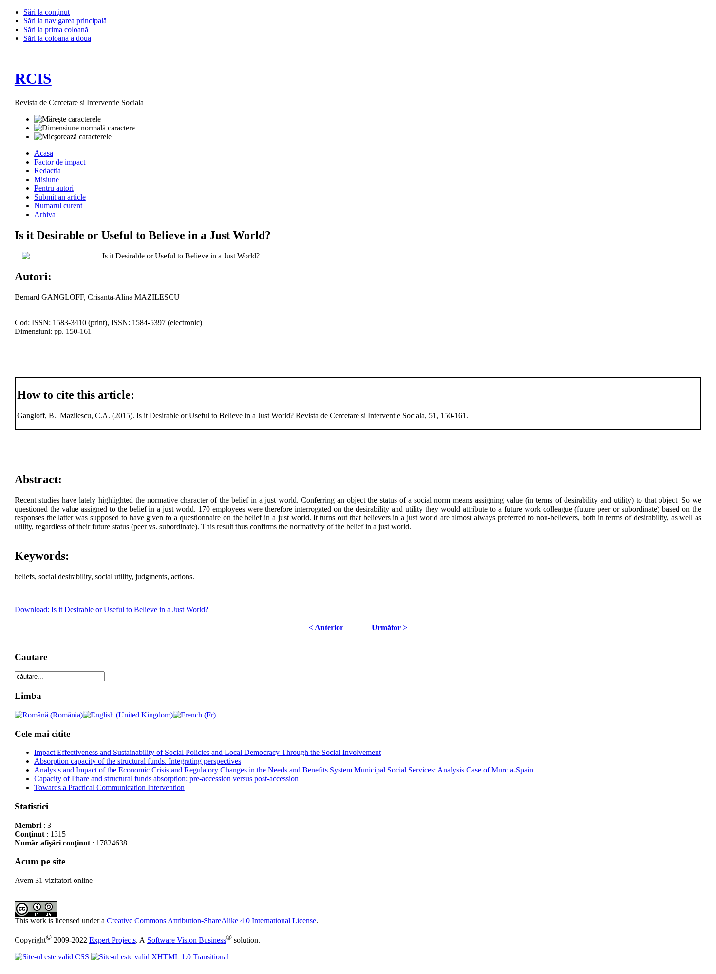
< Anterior (326, 628)
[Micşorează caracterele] (73, 136)
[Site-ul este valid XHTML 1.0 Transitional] (160, 957)
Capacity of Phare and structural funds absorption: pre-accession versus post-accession (166, 778)
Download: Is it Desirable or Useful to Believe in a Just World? (111, 610)
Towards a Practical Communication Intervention (109, 787)
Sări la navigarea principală (65, 21)
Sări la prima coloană (55, 29)
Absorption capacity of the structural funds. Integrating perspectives (137, 761)
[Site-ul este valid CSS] (53, 957)
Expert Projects (112, 940)
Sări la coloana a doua (57, 38)
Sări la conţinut (46, 12)
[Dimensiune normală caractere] (84, 128)
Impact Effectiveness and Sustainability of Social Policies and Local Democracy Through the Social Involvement (207, 752)
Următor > (389, 628)
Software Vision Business (186, 940)
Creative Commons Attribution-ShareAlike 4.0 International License (211, 921)
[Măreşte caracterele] (67, 119)
